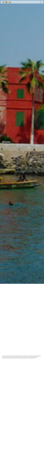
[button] (40, 2)
